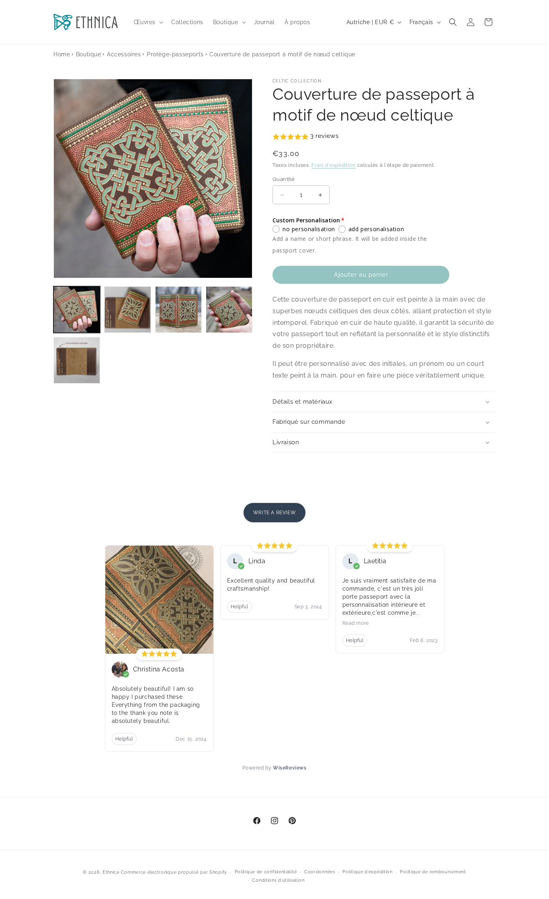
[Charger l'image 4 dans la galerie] (229, 309)
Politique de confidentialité (266, 871)
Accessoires (124, 54)
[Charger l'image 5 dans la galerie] (76, 360)
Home (61, 54)
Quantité (283, 179)
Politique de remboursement (433, 871)
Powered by (274, 768)
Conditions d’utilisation (278, 880)
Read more (355, 623)
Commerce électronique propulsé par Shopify (174, 872)
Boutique (88, 54)
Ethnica (110, 872)
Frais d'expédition (333, 165)
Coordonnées (319, 871)
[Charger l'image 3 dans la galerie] (178, 309)
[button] (148, 22)
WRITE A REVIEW (274, 512)
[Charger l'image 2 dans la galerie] (127, 309)
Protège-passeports (175, 54)
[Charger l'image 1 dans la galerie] (76, 309)
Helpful (124, 739)
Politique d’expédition (367, 871)
